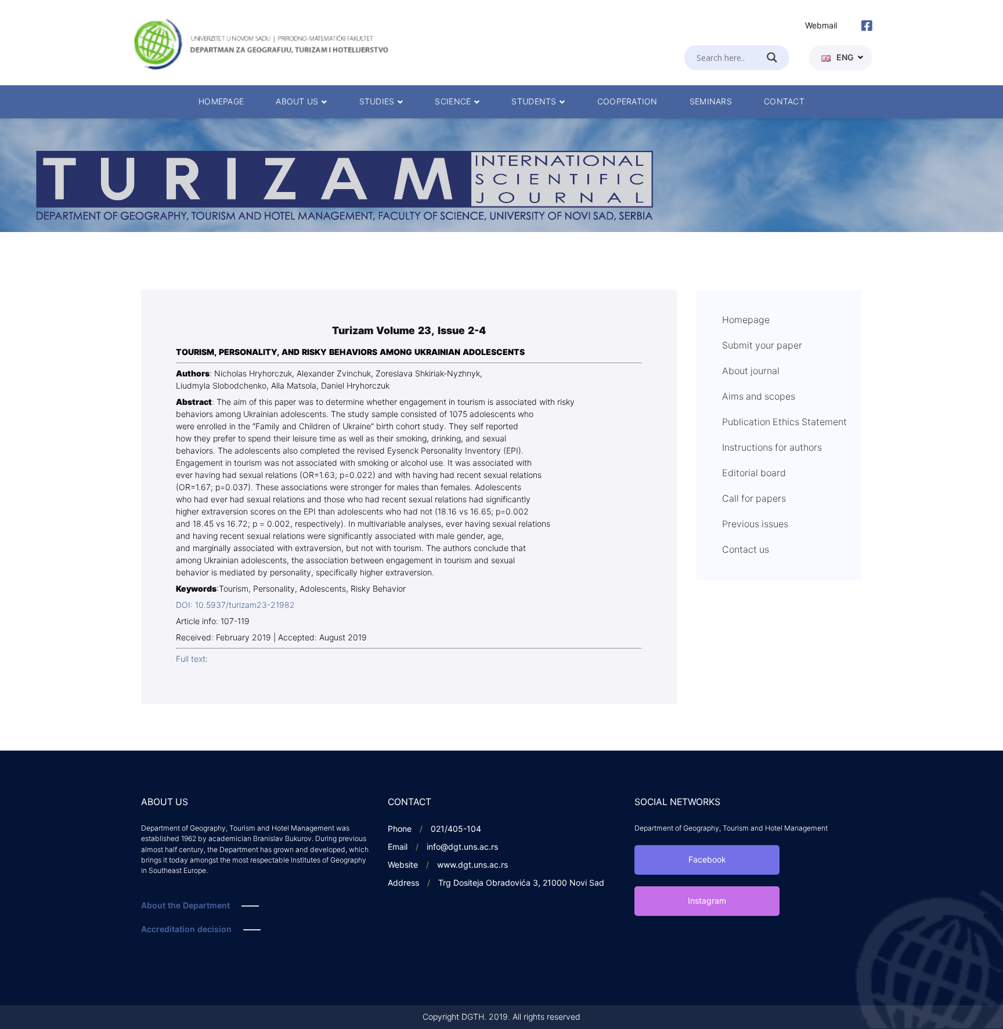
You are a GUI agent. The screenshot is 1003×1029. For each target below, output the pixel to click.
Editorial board (754, 473)
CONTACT (784, 101)
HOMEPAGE (221, 101)
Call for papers (754, 498)
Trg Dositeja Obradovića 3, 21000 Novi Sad (521, 883)
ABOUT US (297, 101)
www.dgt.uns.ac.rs (472, 865)
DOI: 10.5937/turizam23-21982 (235, 605)
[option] (501, 175)
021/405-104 (456, 829)
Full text (190, 659)
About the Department (185, 905)
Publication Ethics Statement (784, 422)
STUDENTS (533, 101)
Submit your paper (762, 345)
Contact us (745, 550)
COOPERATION (627, 101)
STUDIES (377, 101)
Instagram (707, 901)
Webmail (821, 25)
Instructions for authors (772, 447)
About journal (751, 371)
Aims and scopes (758, 396)
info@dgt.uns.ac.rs (462, 847)
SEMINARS (711, 101)
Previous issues (755, 524)
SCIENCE (453, 101)
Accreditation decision (186, 929)
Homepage (746, 320)
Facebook (707, 859)
